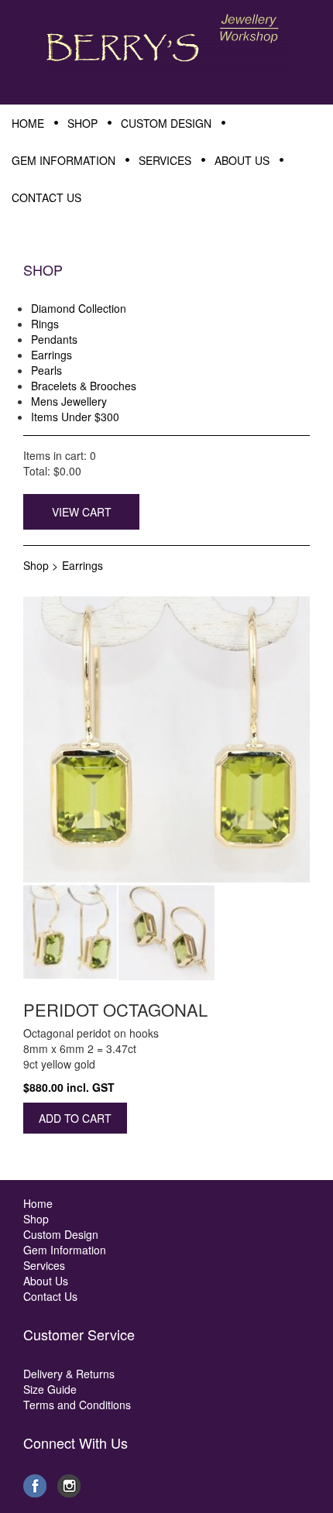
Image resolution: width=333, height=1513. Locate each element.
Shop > (40, 565)
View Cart (82, 512)
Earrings (82, 565)
